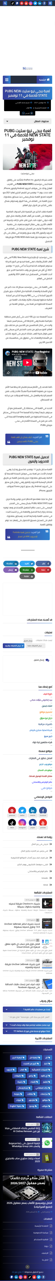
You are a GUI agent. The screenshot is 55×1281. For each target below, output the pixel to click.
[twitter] (35, 3)
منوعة (17, 1094)
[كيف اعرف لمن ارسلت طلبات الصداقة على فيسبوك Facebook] (47, 984)
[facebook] (44, 3)
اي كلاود (44, 1076)
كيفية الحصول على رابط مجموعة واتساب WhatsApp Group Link (24, 1144)
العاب (28, 107)
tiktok (45, 885)
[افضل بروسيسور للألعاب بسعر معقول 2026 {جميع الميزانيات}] (27, 1188)
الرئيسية (42, 80)
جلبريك (20, 1082)
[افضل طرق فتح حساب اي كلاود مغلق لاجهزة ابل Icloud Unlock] (47, 944)
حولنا (46, 1246)
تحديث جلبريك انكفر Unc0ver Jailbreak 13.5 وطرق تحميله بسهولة (22, 925)
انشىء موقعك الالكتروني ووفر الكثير (32, 864)
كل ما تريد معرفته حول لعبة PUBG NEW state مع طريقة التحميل (28, 237)
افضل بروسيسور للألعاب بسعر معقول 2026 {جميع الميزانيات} (29, 1205)
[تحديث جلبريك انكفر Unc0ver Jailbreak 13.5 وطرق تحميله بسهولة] (47, 923)
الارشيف (45, 1253)
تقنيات (33, 1082)
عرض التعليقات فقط (35, 645)
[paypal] (17, 3)
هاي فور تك (17, 1272)
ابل (46, 1057)
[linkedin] (40, 3)
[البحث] (5, 3)
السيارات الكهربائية (40, 1069)
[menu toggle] (50, 3)
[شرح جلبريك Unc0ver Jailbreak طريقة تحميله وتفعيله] (47, 964)
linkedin (45, 878)
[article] (27, 592)
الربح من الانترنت (29, 1063)
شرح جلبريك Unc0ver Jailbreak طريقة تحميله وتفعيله (22, 965)
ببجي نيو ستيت (45, 257)
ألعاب (29, 216)
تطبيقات (17, 1076)
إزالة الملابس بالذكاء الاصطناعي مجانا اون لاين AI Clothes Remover (22, 1129)
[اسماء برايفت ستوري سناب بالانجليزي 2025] (47, 1158)
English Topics (16, 1106)
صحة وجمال (23, 1088)
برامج (31, 1076)
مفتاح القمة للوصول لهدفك (40, 776)
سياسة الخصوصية (40, 1232)
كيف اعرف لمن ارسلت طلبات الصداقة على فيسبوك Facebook (22, 985)
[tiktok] (13, 3)
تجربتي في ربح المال (39, 844)
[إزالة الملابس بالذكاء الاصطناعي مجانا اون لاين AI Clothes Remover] (47, 1128)
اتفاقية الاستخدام (41, 1239)
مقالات (30, 1094)
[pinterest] (22, 3)
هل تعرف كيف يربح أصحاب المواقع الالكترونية (29, 858)
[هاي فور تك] (27, 68)
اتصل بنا (45, 1260)
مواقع (45, 1100)
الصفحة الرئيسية (40, 107)
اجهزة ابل (34, 1057)
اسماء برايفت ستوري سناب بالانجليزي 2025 (22, 1159)
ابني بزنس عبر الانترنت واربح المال (34, 851)
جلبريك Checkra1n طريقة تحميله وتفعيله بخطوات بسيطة (24, 905)
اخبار (46, 1063)
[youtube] (26, 3)
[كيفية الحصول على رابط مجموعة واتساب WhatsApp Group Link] (47, 1143)
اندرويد (9, 1069)
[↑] (27, 1267)
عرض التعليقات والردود (13, 645)
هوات (18, 1100)
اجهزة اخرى (17, 1057)
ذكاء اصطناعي (42, 1088)
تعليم (45, 1082)
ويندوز (31, 1106)
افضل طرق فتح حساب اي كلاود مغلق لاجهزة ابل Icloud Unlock (22, 945)
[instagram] (31, 3)
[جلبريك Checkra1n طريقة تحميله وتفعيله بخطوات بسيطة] (47, 903)
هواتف (45, 1106)
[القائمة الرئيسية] (7, 79)
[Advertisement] (27, 37)
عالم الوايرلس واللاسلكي (38, 871)
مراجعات (44, 1094)
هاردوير (32, 1100)
